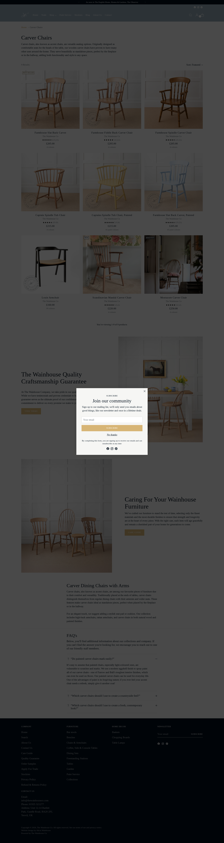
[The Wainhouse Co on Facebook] (107, 449)
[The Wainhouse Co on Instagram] (112, 449)
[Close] (145, 391)
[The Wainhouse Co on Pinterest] (116, 449)
